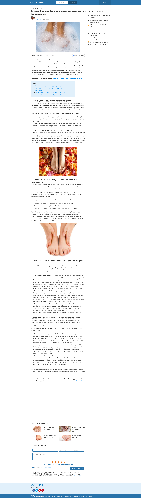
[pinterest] (42, 490)
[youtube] (39, 490)
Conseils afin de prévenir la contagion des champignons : (52, 95)
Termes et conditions (68, 496)
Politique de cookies (89, 496)
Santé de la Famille (44, 6)
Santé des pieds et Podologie (54, 6)
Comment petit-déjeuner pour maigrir (99, 42)
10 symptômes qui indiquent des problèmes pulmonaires (97, 39)
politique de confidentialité (46, 468)
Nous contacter (60, 496)
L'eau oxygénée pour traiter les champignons (48, 86)
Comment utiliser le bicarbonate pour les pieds (67, 78)
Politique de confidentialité (79, 496)
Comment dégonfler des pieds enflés (50, 428)
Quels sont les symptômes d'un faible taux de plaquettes (100, 46)
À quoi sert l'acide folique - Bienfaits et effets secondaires (99, 21)
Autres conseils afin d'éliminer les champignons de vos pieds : (53, 93)
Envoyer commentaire (77, 468)
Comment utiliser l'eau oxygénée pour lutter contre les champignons (50, 89)
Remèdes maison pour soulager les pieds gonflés (78, 429)
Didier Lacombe (40, 19)
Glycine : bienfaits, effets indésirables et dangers (99, 26)
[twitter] (36, 490)
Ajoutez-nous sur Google (79, 55)
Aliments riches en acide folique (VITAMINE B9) (97, 34)
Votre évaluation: (47, 464)
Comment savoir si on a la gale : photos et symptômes (100, 17)
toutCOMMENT (34, 6)
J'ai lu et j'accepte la (43, 467)
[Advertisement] (58, 402)
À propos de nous (51, 496)
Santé (39, 6)
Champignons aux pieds (65, 6)
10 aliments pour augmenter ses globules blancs (100, 30)
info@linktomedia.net (78, 476)
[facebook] (33, 490)
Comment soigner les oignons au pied (50, 437)
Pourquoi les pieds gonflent (77, 437)
